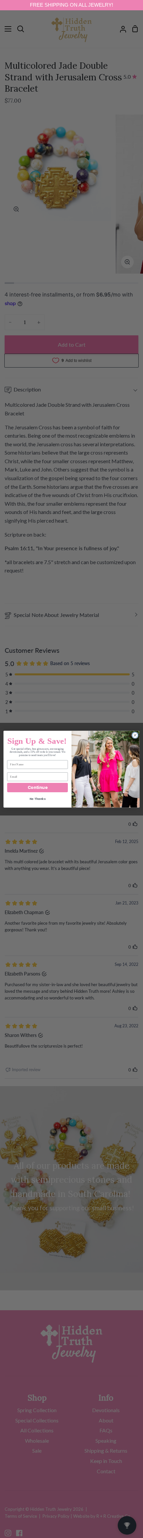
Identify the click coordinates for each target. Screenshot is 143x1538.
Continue (38, 787)
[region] (71, 5)
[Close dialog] (135, 735)
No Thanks (37, 799)
